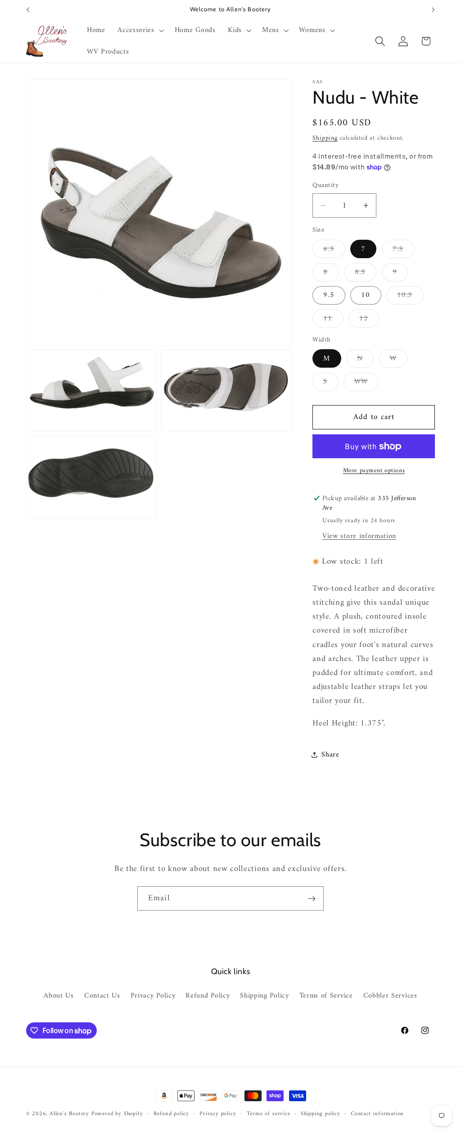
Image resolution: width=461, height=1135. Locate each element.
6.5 (334, 250)
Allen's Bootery (69, 1114)
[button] (139, 30)
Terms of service (268, 1113)
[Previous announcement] (28, 10)
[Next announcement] (433, 10)
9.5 (328, 295)
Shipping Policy (264, 995)
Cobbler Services (390, 995)
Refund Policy (207, 995)
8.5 (365, 273)
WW (366, 383)
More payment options (374, 470)
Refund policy (171, 1113)
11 (333, 320)
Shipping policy (320, 1113)
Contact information (377, 1113)
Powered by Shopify (117, 1114)
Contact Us (102, 995)
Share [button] (330, 754)
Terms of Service (326, 995)
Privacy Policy (153, 995)
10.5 (410, 296)
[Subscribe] (311, 898)
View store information (359, 536)
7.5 (403, 250)
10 (365, 295)
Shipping (324, 138)
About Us (59, 996)
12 (369, 320)
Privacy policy (217, 1113)
